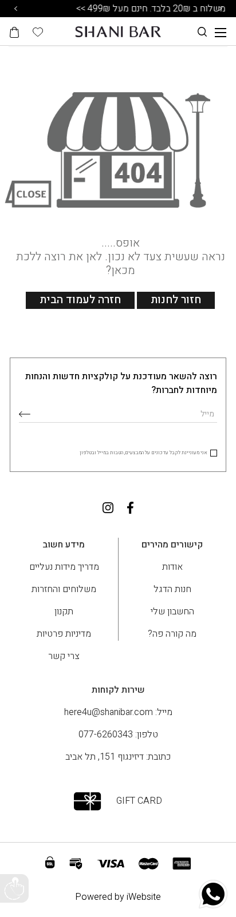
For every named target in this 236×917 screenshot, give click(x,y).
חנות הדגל (172, 589)
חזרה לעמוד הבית (80, 300)
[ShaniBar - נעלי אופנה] (118, 31)
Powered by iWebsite (118, 897)
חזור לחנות (176, 300)
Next (220, 8)
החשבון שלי (172, 611)
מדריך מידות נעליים (64, 567)
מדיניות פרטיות (64, 634)
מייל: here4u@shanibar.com (118, 712)
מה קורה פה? (172, 634)
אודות (172, 567)
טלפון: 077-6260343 (118, 734)
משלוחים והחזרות (64, 589)
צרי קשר (64, 656)
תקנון (63, 611)
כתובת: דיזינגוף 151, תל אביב (118, 757)
